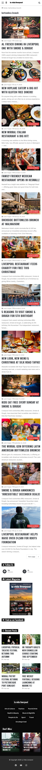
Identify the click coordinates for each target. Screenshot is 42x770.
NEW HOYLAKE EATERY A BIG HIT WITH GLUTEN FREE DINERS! (20, 90)
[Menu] (3, 3)
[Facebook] (15, 765)
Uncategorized (21, 722)
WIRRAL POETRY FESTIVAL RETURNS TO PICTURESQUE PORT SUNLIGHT (10, 681)
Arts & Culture (10, 709)
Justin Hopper (7, 41)
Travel (31, 717)
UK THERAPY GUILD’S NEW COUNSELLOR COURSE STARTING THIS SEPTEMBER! (31, 652)
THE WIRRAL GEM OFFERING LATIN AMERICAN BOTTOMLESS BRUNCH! (21, 448)
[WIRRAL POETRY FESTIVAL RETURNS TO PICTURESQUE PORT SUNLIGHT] (11, 668)
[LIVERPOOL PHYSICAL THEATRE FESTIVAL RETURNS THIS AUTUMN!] (11, 639)
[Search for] (39, 3)
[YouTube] (21, 765)
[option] (10, 742)
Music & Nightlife (28, 713)
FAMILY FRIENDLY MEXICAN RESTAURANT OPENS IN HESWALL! (21, 178)
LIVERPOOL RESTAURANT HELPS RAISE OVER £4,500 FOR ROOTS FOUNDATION (20, 538)
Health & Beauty (13, 713)
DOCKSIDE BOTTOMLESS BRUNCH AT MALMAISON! (20, 222)
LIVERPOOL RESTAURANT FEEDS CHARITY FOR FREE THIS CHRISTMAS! (19, 268)
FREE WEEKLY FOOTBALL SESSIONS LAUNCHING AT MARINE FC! (31, 681)
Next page (31, 557)
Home (5, 8)
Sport (23, 717)
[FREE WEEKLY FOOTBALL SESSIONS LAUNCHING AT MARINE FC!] (31, 668)
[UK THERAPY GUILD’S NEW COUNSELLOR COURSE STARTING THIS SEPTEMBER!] (31, 639)
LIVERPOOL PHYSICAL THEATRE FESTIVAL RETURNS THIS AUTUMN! (11, 652)
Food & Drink (32, 709)
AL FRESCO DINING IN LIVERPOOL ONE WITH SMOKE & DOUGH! (20, 46)
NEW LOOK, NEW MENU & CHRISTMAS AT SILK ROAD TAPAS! (21, 360)
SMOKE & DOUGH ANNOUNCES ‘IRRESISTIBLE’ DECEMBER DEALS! (21, 492)
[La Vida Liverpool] (14, 3)
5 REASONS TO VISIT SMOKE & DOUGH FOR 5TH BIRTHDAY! (18, 314)
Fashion (21, 709)
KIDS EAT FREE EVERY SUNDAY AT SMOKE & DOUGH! (20, 404)
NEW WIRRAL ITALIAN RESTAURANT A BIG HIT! (15, 134)
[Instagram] (26, 765)
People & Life (13, 717)
